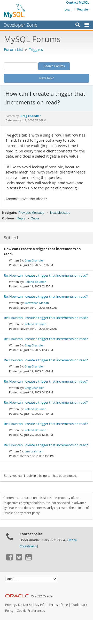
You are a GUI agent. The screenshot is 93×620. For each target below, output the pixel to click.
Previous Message (31, 213)
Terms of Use (58, 605)
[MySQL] (14, 10)
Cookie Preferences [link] (31, 611)
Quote (35, 218)
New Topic (46, 78)
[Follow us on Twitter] (19, 559)
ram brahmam (34, 451)
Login (68, 9)
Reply (21, 218)
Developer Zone (20, 25)
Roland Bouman (35, 282)
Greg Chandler (34, 260)
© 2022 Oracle (41, 596)
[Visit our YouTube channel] (28, 559)
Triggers (36, 49)
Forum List (13, 49)
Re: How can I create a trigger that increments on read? (46, 275)
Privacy (10, 605)
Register (83, 9)
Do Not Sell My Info (31, 605)
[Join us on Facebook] (9, 559)
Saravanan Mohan (37, 303)
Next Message (60, 213)
